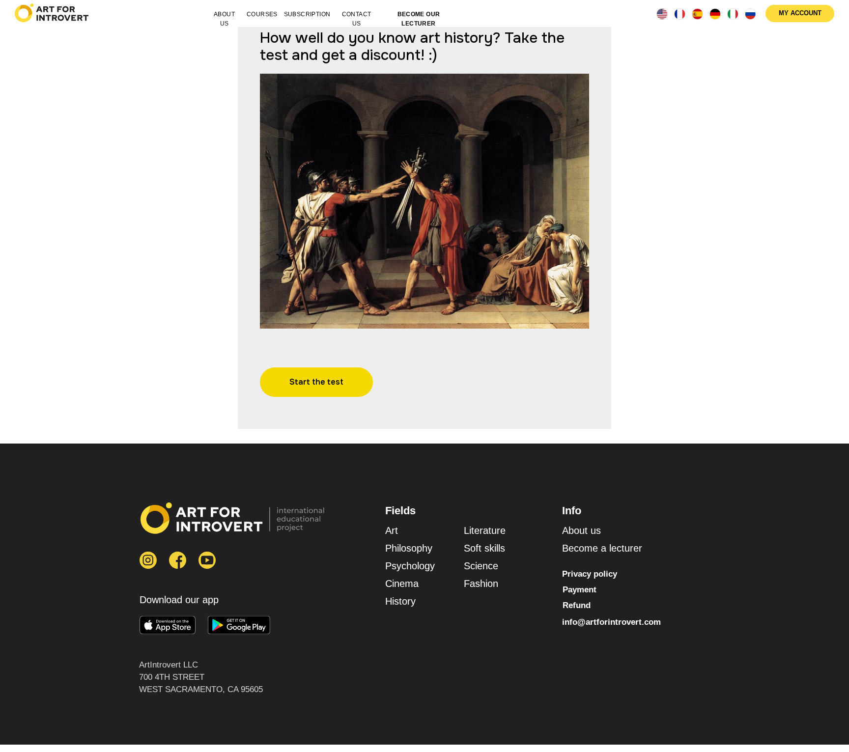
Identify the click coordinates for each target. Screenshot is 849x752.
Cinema (402, 583)
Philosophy (408, 548)
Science (481, 565)
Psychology (410, 565)
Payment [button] (579, 589)
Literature (485, 530)
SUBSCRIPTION (307, 14)
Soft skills (484, 548)
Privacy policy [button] (589, 574)
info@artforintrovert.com (611, 622)
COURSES (262, 14)
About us (581, 530)
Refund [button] (577, 605)
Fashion (481, 583)
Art (391, 530)
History (400, 601)
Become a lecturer (602, 548)
